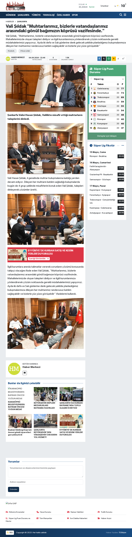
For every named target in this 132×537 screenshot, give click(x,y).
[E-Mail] (25, 373)
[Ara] (121, 15)
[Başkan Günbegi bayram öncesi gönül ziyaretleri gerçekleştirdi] (20, 421)
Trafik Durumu (106, 512)
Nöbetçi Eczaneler (16, 512)
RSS (11, 533)
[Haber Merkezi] (14, 369)
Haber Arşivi (106, 518)
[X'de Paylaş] (104, 59)
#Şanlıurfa (11, 51)
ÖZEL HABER (63, 15)
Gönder (13, 489)
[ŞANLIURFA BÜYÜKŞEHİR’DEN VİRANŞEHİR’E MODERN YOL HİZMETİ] (45, 421)
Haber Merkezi (31, 367)
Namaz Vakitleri (77, 512)
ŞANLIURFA (23, 15)
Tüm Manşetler (45, 518)
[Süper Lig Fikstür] (123, 145)
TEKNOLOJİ (49, 15)
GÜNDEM (10, 15)
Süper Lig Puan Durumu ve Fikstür (18, 519)
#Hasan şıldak (25, 51)
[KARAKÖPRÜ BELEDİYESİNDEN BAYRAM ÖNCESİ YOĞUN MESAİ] (20, 394)
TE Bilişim (122, 533)
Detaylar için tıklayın (107, 136)
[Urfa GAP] (15, 6)
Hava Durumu (45, 512)
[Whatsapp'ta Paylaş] (108, 59)
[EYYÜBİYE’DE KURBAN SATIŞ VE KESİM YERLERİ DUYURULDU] (71, 421)
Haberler (10, 22)
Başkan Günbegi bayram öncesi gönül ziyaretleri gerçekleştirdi (20, 432)
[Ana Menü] (124, 15)
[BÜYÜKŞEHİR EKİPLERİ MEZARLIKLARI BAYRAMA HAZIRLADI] (45, 394)
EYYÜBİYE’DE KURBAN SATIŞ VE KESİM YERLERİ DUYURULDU (71, 432)
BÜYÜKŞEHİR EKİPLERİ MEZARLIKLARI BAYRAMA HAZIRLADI (44, 405)
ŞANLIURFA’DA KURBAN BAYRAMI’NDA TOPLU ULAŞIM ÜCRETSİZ (71, 405)
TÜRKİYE (36, 15)
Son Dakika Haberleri (78, 518)
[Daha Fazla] (114, 59)
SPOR (75, 15)
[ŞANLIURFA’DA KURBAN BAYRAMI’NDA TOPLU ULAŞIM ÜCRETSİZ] (71, 394)
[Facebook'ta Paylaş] (99, 59)
